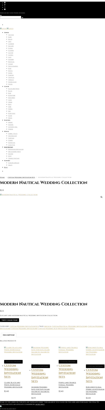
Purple (10, 109)
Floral (10, 48)
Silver (10, 116)
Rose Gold (11, 113)
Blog (6, 167)
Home (2, 177)
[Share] (93, 2)
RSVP (9, 156)
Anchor (47, 326)
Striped (71, 328)
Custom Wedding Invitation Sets (21, 177)
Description (8, 335)
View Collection (9, 320)
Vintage (11, 80)
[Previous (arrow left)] (3, 205)
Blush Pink (11, 95)
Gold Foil (11, 145)
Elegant (11, 46)
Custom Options (13, 362)
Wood (10, 84)
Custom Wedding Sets (47, 328)
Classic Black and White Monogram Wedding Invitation (13, 385)
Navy (9, 104)
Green (10, 102)
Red (9, 111)
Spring (10, 122)
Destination (12, 136)
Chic (9, 41)
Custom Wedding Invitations (24, 328)
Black (10, 91)
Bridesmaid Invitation (15, 149)
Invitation (63, 328)
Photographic (13, 66)
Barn (9, 37)
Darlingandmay (13, 163)
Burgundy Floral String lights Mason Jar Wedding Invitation (95, 390)
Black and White (13, 89)
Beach (10, 39)
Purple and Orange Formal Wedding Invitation (67, 385)
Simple (10, 73)
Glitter (10, 53)
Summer (10, 125)
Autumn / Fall (12, 127)
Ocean (10, 64)
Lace (9, 57)
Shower (10, 154)
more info (40, 404)
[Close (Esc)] (98, 2)
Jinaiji (10, 165)
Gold (10, 100)
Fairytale (11, 138)
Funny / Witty (12, 133)
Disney (10, 140)
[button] (101, 197)
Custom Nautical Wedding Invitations (69, 326)
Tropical (11, 77)
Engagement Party (14, 151)
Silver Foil (11, 142)
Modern (11, 59)
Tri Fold (11, 35)
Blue (9, 93)
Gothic (10, 55)
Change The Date (13, 158)
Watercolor (12, 82)
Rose (9, 68)
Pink (9, 107)
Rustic (10, 71)
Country (11, 44)
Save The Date (8, 147)
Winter (10, 129)
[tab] (8, 335)
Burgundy (11, 98)
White (10, 118)
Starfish (11, 75)
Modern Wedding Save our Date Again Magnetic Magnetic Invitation (40, 390)
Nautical (11, 62)
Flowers (11, 50)
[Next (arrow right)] (101, 205)
